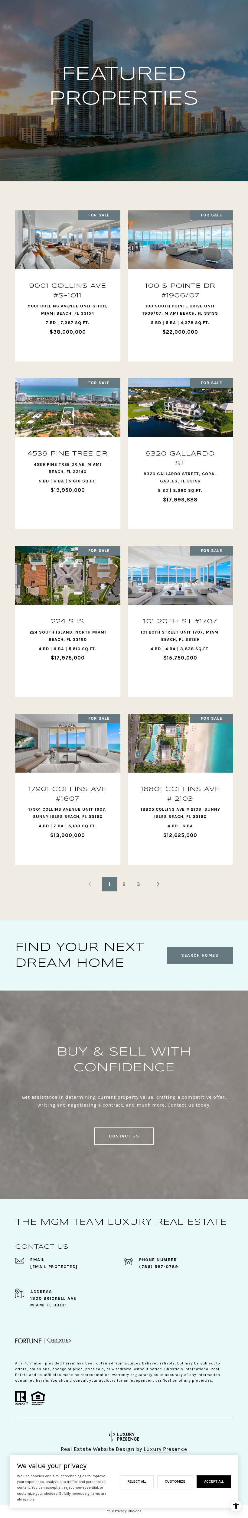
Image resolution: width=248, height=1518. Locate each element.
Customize (175, 1481)
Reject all (137, 1481)
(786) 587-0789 (158, 1266)
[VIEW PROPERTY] (67, 277)
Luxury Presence (165, 1449)
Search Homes (199, 955)
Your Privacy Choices (124, 1511)
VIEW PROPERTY (68, 282)
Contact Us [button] (124, 1136)
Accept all (214, 1481)
